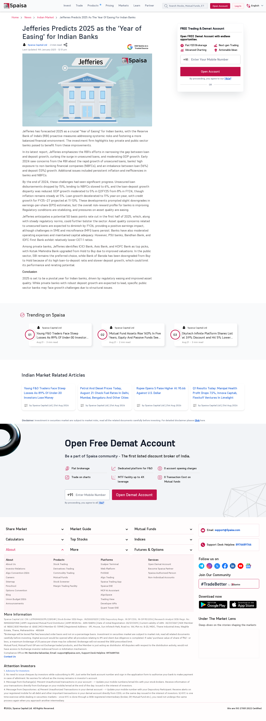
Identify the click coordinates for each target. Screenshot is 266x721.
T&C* (101, 502)
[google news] (248, 566)
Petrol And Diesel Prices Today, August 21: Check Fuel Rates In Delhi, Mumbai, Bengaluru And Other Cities (104, 392)
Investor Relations (15, 568)
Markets (123, 5)
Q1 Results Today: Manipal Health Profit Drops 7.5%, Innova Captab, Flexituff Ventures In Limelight (215, 392)
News (28, 17)
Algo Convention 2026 (17, 572)
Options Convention (16, 590)
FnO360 (105, 572)
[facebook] (225, 566)
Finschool (11, 585)
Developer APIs (109, 603)
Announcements (15, 603)
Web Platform (108, 568)
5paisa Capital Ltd (37, 44)
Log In (238, 5)
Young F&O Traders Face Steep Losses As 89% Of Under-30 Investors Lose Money (62, 335)
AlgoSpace (106, 594)
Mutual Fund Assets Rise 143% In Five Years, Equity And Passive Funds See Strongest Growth (135, 335)
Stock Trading (60, 564)
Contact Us (10, 656)
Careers (10, 577)
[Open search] (166, 6)
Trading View (107, 599)
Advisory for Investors (17, 670)
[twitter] (217, 566)
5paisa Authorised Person (162, 572)
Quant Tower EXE (110, 607)
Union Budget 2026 (16, 599)
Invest (67, 5)
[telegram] (201, 566)
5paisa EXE (107, 585)
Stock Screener (61, 581)
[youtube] (240, 566)
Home (15, 17)
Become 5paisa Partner (160, 568)
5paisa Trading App (111, 581)
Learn (136, 5)
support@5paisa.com (227, 530)
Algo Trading (107, 577)
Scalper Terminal (110, 564)
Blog (8, 594)
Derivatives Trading (63, 568)
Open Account (220, 5)
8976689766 (243, 544)
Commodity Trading (63, 572)
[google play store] (213, 606)
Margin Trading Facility (65, 585)
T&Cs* (227, 78)
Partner (149, 5)
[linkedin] (233, 566)
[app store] (243, 606)
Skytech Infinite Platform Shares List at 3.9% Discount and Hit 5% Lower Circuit (207, 335)
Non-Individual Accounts (161, 577)
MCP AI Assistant (110, 590)
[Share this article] (65, 45)
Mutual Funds (60, 577)
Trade (79, 5)
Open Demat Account (134, 494)
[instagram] (209, 566)
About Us (11, 564)
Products (93, 5)
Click (197, 420)
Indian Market (45, 17)
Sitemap (10, 581)
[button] (253, 6)
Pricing (110, 5)
